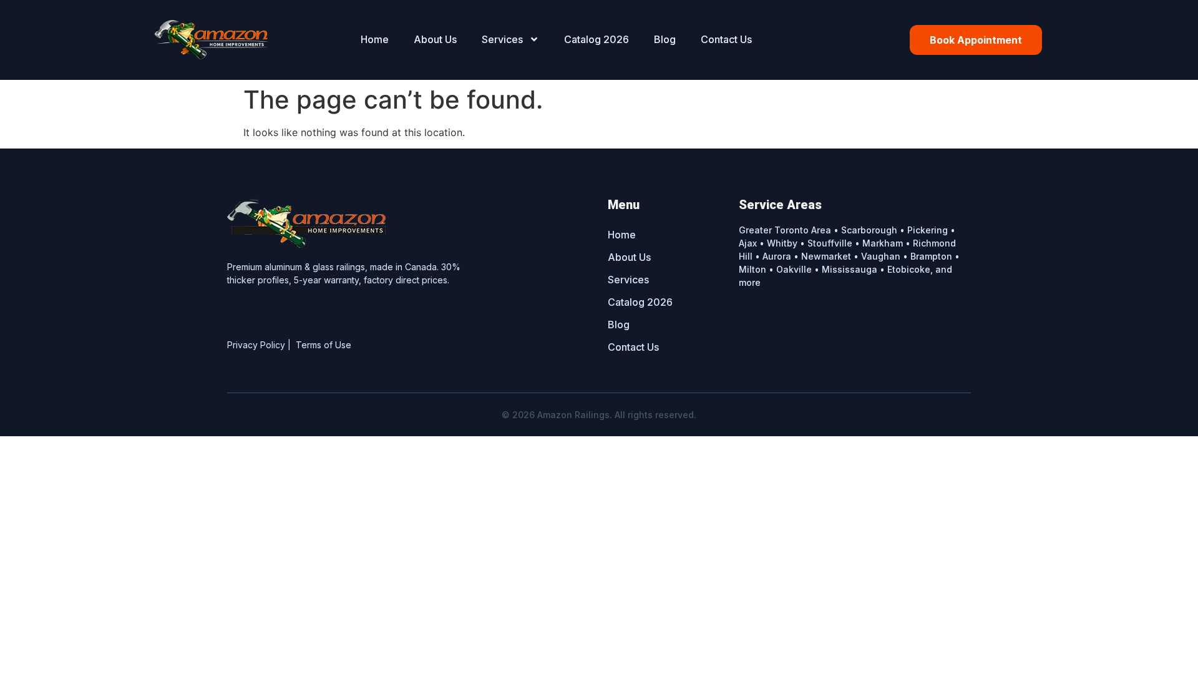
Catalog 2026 (596, 39)
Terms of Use (323, 344)
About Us (435, 39)
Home (375, 39)
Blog (665, 39)
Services (502, 39)
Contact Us (726, 39)
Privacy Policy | (261, 344)
